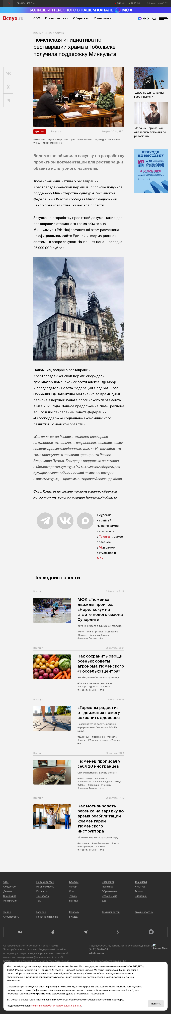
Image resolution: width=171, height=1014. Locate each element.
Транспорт (141, 882)
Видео (7, 912)
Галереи (41, 912)
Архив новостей (144, 912)
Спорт (72, 891)
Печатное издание (47, 916)
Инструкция (10, 900)
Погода (73, 900)
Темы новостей (111, 912)
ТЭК (38, 900)
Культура (59, 33)
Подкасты (42, 891)
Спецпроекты (11, 916)
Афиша (139, 891)
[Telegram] (85, 932)
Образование (110, 891)
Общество (81, 18)
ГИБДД (73, 916)
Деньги (7, 891)
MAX (100, 558)
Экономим (108, 882)
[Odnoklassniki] (52, 932)
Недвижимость (45, 886)
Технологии (42, 896)
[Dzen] (118, 932)
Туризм (73, 896)
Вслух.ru (13, 18)
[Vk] (19, 932)
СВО (36, 18)
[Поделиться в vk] (8, 73)
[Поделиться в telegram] (8, 100)
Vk (101, 547)
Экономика (102, 18)
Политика (107, 886)
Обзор (73, 886)
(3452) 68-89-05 (98, 949)
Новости (48, 33)
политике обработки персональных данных (56, 1005)
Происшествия (56, 18)
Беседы (73, 882)
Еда (104, 900)
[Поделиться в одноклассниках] (8, 87)
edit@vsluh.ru (96, 953)
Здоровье (141, 896)
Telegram (105, 536)
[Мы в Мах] (143, 18)
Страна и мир (109, 896)
